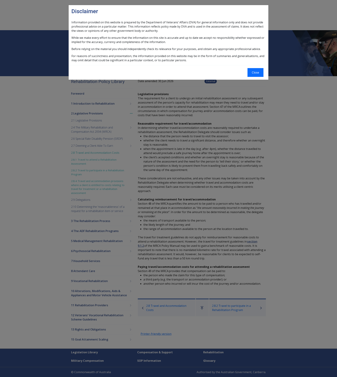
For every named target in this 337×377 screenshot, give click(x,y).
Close (255, 72)
